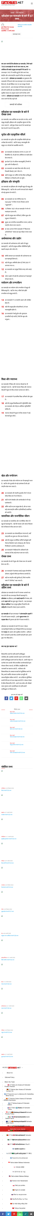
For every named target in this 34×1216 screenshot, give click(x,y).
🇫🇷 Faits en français (19, 1117)
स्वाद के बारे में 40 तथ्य (6, 1008)
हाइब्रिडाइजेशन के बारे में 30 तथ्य (8, 839)
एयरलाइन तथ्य (16, 34)
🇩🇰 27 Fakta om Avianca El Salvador (18, 1085)
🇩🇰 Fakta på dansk (19, 1135)
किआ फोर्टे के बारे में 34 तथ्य (7, 863)
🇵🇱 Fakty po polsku (19, 1185)
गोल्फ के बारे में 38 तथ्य (6, 984)
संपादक (14, 674)
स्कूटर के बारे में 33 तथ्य (6, 1032)
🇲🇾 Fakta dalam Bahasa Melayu (19, 1176)
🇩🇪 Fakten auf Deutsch (18, 1112)
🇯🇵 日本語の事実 (18, 1167)
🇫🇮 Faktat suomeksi (18, 1149)
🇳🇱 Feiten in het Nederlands (19, 1181)
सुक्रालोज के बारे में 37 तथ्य (7, 911)
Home (12, 12)
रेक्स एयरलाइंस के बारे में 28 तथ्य (17, 737)
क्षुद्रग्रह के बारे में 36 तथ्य (7, 1056)
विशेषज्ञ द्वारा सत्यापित (22, 24)
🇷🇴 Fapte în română (19, 1190)
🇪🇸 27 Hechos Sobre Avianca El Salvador (19, 1098)
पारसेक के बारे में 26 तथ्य (6, 814)
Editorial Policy (9, 1077)
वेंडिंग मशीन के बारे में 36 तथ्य (7, 960)
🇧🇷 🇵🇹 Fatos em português (18, 1130)
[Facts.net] (12, 2)
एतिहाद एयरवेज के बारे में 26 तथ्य (17, 713)
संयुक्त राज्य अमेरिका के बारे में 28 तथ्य (9, 935)
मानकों (17, 671)
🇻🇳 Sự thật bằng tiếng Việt (18, 1203)
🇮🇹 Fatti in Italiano (19, 1126)
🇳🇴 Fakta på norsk (19, 1144)
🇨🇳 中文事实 (19, 1213)
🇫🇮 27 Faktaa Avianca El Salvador (18, 1103)
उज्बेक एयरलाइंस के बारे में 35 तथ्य (17, 721)
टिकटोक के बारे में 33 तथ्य (7, 887)
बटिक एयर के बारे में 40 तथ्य (16, 729)
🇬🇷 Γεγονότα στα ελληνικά (19, 1158)
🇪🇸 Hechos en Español (19, 1121)
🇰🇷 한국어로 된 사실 (18, 1172)
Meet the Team (10, 1082)
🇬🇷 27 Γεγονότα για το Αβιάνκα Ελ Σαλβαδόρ (19, 1094)
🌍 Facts (19, 1108)
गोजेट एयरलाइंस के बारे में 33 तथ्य (17, 752)
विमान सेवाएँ (19, 12)
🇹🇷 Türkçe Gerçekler (18, 1208)
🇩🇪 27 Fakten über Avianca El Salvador (19, 1089)
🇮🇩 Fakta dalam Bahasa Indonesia (18, 1162)
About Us (10, 1073)
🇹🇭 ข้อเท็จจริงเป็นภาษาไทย (18, 1199)
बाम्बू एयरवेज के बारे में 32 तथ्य (16, 744)
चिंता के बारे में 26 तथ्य (6, 790)
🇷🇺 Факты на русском (18, 1194)
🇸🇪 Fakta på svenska (18, 1140)
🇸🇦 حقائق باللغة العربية (19, 1153)
